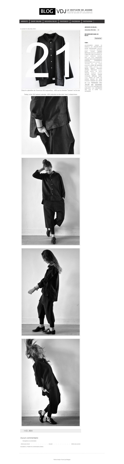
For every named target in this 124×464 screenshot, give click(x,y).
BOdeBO (100, 51)
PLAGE (86, 71)
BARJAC (86, 50)
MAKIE (90, 66)
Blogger (68, 459)
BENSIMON (99, 50)
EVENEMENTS (98, 60)
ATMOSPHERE (92, 48)
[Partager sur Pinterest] (32, 431)
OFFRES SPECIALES (91, 70)
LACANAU (98, 62)
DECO (91, 59)
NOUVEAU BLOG (51, 21)
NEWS (86, 68)
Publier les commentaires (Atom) (35, 446)
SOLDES (93, 74)
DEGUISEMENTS (97, 59)
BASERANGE (92, 50)
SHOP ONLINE (36, 21)
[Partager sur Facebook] (30, 431)
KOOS (93, 62)
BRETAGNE (88, 53)
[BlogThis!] (27, 431)
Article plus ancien (75, 444)
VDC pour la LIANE (91, 89)
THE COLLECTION (89, 86)
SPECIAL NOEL (97, 76)
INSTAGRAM (87, 21)
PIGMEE (100, 69)
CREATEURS (98, 57)
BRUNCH (99, 53)
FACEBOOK (76, 21)
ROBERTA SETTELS (96, 73)
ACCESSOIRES (89, 45)
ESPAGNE (87, 60)
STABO (86, 77)
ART (92, 46)
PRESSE (87, 73)
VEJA (100, 89)
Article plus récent (25, 444)
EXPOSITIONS (88, 62)
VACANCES (98, 88)
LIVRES (86, 66)
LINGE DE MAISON (96, 65)
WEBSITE (24, 21)
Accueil (50, 444)
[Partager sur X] (28, 431)
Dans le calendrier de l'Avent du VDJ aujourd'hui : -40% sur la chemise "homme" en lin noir (51, 90)
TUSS (93, 88)
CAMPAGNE (93, 56)
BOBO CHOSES (90, 51)
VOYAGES (88, 91)
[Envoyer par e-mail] (25, 431)
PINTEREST (64, 21)
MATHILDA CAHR (98, 66)
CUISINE (87, 59)
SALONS (87, 74)
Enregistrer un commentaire (29, 441)
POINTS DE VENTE (96, 71)
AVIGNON (99, 48)
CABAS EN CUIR (89, 54)
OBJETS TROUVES (96, 68)
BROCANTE (94, 53)
